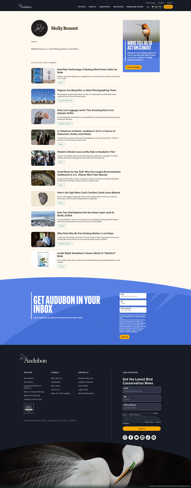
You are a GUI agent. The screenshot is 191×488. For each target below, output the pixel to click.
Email (122, 294)
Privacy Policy (128, 316)
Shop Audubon (151, 3)
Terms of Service (140, 316)
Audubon (24, 6)
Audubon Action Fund (32, 399)
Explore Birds (104, 7)
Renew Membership (86, 393)
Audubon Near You (85, 378)
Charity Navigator (29, 408)
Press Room (55, 386)
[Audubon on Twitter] (136, 437)
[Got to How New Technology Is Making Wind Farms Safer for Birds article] (75, 77)
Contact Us (55, 390)
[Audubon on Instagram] (125, 437)
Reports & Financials (32, 396)
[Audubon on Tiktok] (148, 437)
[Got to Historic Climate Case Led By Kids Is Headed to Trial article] (75, 159)
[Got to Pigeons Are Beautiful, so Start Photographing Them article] (75, 97)
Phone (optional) (126, 308)
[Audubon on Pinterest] (153, 437)
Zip (122, 301)
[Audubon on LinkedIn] (142, 437)
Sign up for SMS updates (60, 393)
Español (169, 3)
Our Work (81, 7)
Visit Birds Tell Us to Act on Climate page (141, 46)
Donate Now (83, 386)
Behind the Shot (65, 123)
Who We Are (29, 378)
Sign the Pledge (133, 67)
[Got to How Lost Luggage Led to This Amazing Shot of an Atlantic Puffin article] (75, 118)
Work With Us (56, 378)
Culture (62, 266)
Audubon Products (85, 382)
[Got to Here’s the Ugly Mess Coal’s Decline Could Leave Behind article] (75, 200)
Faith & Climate (65, 243)
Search (148, 7)
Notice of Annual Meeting (34, 392)
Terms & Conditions (132, 331)
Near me (158, 7)
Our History (28, 382)
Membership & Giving (135, 7)
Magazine (161, 3)
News (61, 82)
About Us (92, 7)
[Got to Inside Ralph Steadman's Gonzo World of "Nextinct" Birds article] (75, 260)
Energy (61, 226)
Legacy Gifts (83, 390)
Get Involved (118, 7)
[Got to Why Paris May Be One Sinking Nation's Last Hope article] (75, 240)
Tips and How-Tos (65, 100)
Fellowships (55, 382)
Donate (168, 7)
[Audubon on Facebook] (130, 437)
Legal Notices (52, 420)
